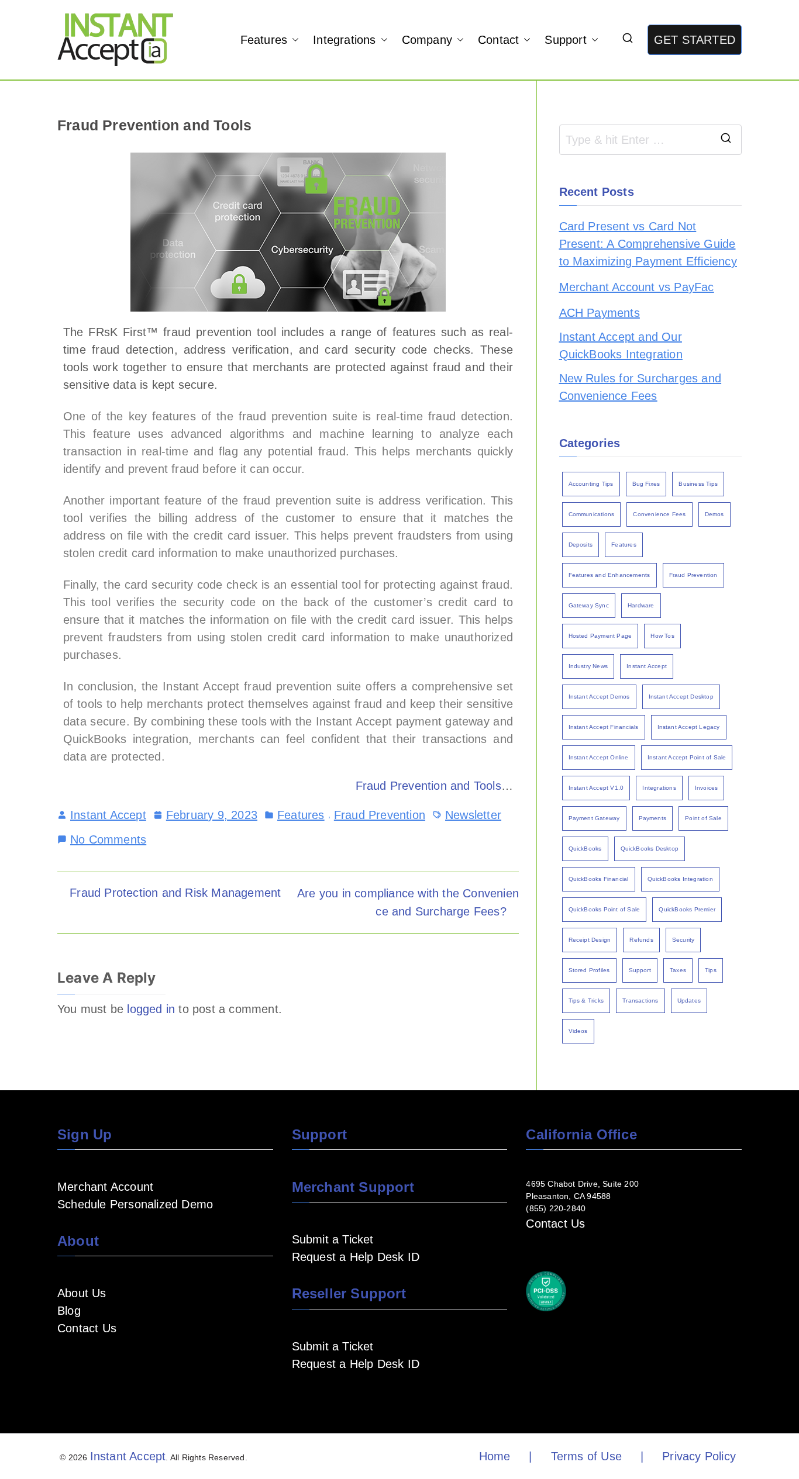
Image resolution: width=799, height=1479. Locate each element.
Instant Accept (108, 814)
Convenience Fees (659, 514)
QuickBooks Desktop (650, 848)
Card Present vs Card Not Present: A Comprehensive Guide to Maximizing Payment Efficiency (648, 244)
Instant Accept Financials (604, 727)
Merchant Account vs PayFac (636, 287)
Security (683, 940)
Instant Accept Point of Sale (687, 757)
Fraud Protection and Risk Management (175, 892)
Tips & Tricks (586, 1000)
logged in (151, 1009)
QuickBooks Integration (680, 879)
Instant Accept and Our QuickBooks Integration (621, 345)
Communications (592, 514)
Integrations (344, 39)
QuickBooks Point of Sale (604, 909)
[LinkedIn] (102, 1363)
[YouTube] (83, 1363)
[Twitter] (139, 1363)
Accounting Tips (591, 484)
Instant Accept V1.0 (596, 788)
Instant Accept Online (599, 757)
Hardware (641, 605)
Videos (578, 1031)
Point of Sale (703, 818)
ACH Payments (599, 312)
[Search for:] (651, 139)
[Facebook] (64, 1363)
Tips (711, 970)
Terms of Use (586, 1456)
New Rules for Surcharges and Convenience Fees (640, 387)
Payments (653, 818)
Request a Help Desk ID (355, 1256)
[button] (293, 39)
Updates (689, 1000)
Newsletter (473, 814)
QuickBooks (585, 848)
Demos (714, 514)
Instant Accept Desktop (681, 696)
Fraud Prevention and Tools (428, 785)
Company (427, 39)
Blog (69, 1310)
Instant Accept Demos (599, 696)
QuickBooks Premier (687, 909)
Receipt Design (590, 940)
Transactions (640, 1000)
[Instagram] (120, 1363)
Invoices (706, 788)
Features (264, 39)
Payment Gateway (594, 818)
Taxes (678, 970)
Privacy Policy (699, 1456)
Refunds (641, 940)
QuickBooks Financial (599, 879)
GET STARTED (694, 39)
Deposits (581, 544)
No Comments (108, 838)
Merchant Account (105, 1186)
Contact (498, 39)
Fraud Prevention (379, 814)
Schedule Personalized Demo (135, 1204)
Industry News (588, 666)
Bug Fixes (646, 484)
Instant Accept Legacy (688, 727)
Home (495, 1456)
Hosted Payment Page (600, 636)
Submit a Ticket (333, 1239)
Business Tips (698, 484)
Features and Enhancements (609, 575)
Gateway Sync (589, 605)
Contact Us (86, 1328)
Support (565, 39)
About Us (81, 1293)
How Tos (662, 636)
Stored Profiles (589, 970)
